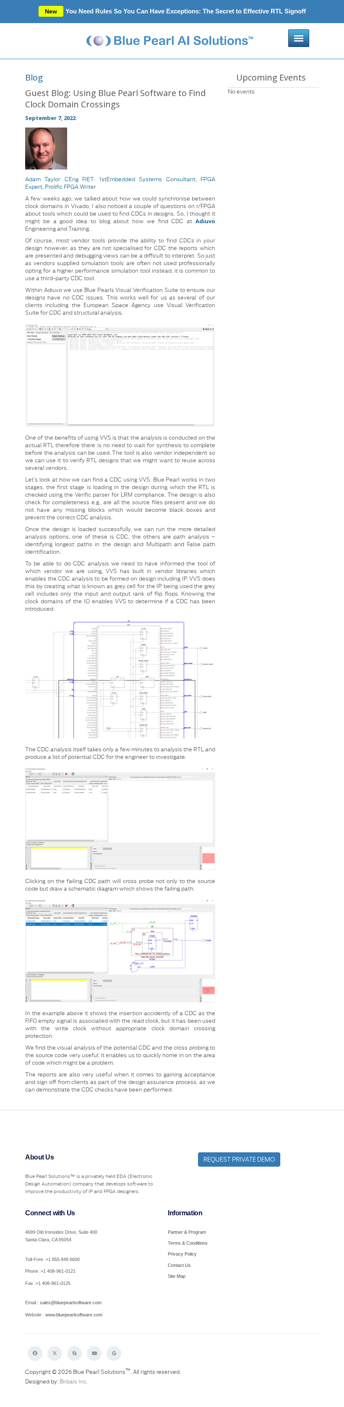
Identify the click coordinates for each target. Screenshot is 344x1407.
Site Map (176, 1276)
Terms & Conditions (188, 1242)
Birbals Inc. (74, 1381)
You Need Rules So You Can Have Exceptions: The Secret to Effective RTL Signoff (175, 11)
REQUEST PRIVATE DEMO (239, 1159)
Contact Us (179, 1265)
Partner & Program (187, 1232)
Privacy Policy (182, 1253)
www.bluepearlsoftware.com (73, 1314)
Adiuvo (205, 221)
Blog (34, 77)
